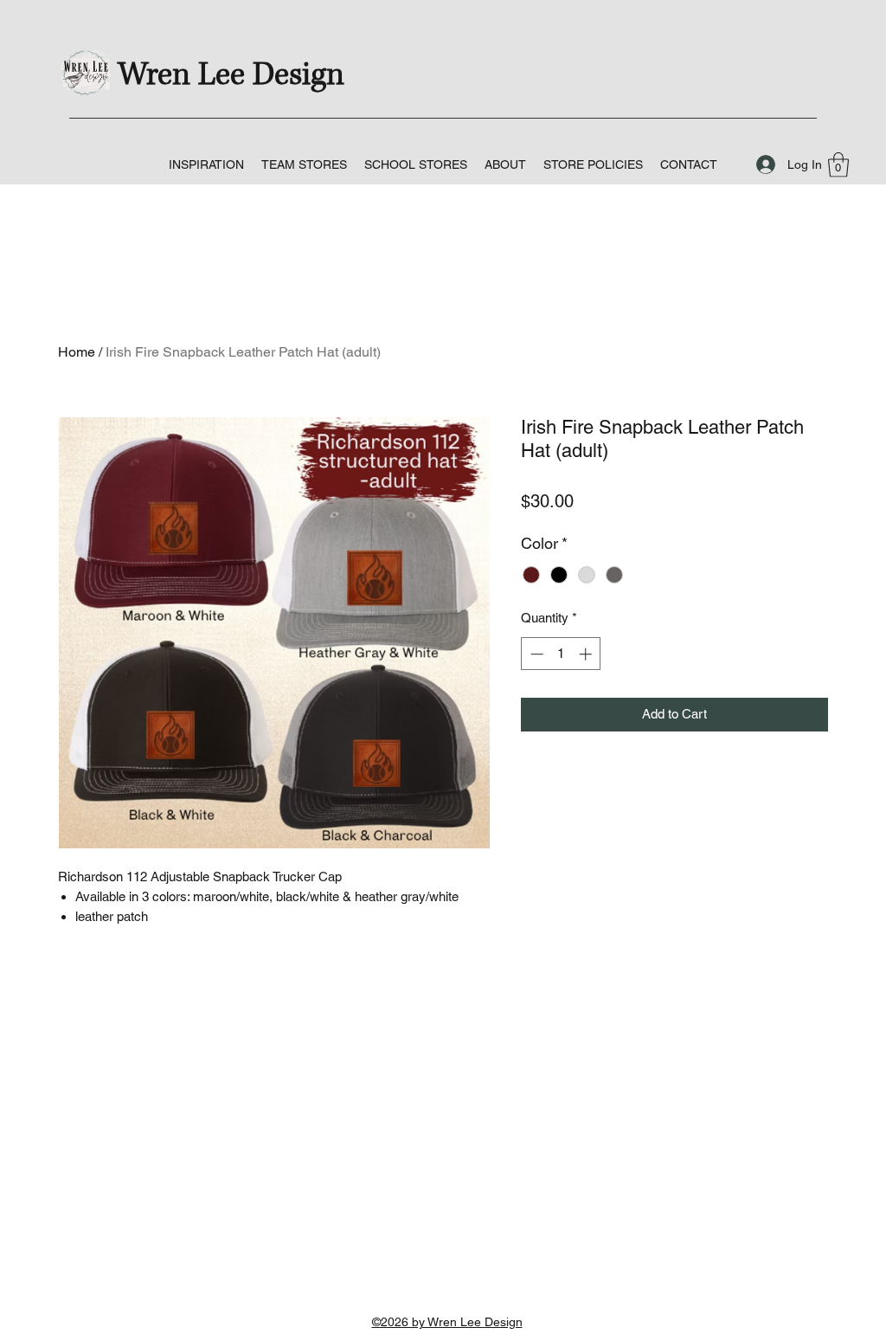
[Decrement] (535, 654)
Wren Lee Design (231, 75)
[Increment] (587, 654)
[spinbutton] (561, 654)
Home (76, 352)
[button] (304, 164)
